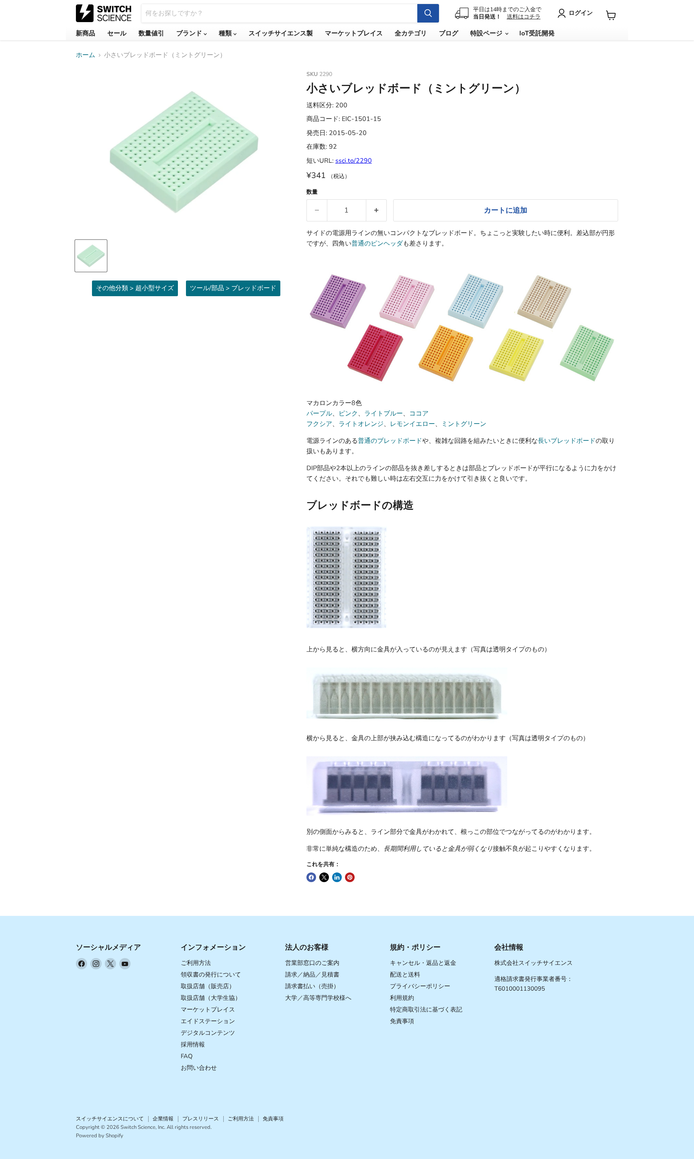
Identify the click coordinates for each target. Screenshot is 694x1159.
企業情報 (163, 1118)
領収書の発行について (211, 975)
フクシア (319, 424)
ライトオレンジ (361, 424)
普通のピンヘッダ (377, 243)
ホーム (85, 55)
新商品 (85, 33)
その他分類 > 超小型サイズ (135, 288)
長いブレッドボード (567, 440)
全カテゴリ (411, 33)
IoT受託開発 (537, 33)
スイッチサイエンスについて (110, 1118)
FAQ (187, 1056)
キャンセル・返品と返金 (423, 963)
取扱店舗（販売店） (208, 986)
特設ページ (487, 33)
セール (117, 33)
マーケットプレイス (354, 33)
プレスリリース (200, 1118)
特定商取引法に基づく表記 (426, 1009)
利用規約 (402, 998)
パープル (319, 413)
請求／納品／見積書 (312, 975)
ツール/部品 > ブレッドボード (233, 288)
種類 (226, 33)
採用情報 (193, 1044)
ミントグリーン (463, 424)
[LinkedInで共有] (337, 877)
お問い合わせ (199, 1068)
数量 (312, 192)
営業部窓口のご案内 (312, 963)
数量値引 (151, 33)
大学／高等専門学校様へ (318, 998)
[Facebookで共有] (311, 877)
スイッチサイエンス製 (281, 33)
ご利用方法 (196, 963)
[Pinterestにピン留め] (350, 877)
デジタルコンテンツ (208, 1033)
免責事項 (402, 1021)
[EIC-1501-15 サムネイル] (91, 256)
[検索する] (428, 13)
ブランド (190, 33)
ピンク (348, 413)
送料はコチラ (524, 16)
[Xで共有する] (324, 877)
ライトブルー (383, 413)
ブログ (448, 33)
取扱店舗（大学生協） (211, 998)
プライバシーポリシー (420, 986)
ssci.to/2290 (353, 160)
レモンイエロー (412, 424)
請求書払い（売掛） (312, 986)
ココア (419, 413)
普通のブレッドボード (390, 440)
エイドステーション (208, 1021)
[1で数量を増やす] (376, 210)
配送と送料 (405, 975)
